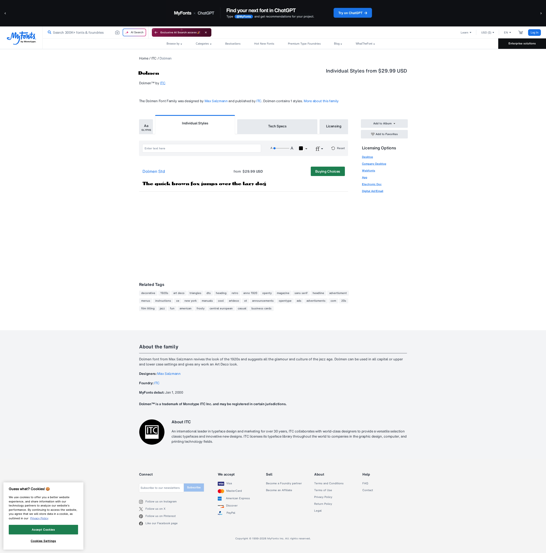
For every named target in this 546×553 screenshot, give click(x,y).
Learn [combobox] (464, 33)
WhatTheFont (364, 43)
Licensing (333, 126)
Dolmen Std (153, 171)
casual (242, 308)
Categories (202, 43)
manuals (207, 301)
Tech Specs (277, 126)
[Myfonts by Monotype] (21, 38)
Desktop (367, 157)
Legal (318, 510)
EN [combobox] (506, 33)
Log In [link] (534, 32)
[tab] (146, 126)
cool (221, 301)
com (333, 301)
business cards (261, 308)
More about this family (321, 100)
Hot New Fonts (264, 44)
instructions (163, 301)
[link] (48, 32)
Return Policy (323, 504)
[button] (5, 13)
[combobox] (95, 32)
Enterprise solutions (522, 43)
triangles (195, 293)
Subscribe (194, 487)
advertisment (338, 293)
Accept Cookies (43, 529)
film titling (148, 308)
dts (208, 293)
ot (245, 301)
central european (221, 308)
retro (235, 293)
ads (299, 301)
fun (172, 308)
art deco (178, 293)
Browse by (173, 43)
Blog (337, 43)
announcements (263, 301)
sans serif (301, 293)
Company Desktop (374, 164)
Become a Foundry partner (284, 483)
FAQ (365, 483)
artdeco (234, 301)
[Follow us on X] (142, 509)
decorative (148, 293)
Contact (367, 490)
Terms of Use (323, 490)
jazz (162, 308)
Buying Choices (327, 171)
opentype (285, 301)
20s (343, 301)
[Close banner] (206, 32)
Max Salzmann (216, 100)
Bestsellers (233, 44)
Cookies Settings (43, 541)
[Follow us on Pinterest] (142, 516)
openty (267, 293)
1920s (164, 293)
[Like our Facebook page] (142, 523)
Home (143, 58)
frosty (201, 308)
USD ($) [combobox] (486, 33)
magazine (283, 293)
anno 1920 (250, 293)
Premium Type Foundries (304, 44)
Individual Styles (195, 123)
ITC (154, 58)
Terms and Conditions (329, 483)
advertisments (315, 301)
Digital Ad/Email (372, 191)
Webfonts (368, 171)
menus (145, 301)
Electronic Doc (372, 184)
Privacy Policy (323, 497)
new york (190, 301)
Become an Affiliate (279, 490)
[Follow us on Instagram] (142, 502)
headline (318, 293)
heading (221, 293)
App (364, 177)
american (186, 308)
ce (177, 301)
